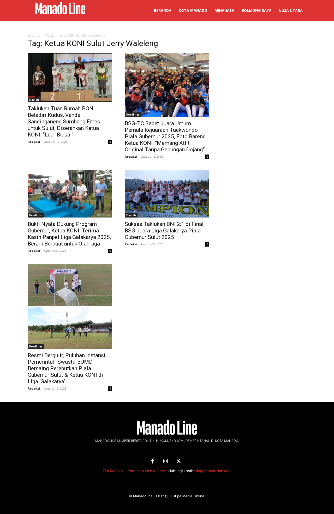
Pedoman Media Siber (146, 471)
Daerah (34, 99)
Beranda (34, 35)
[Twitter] (178, 461)
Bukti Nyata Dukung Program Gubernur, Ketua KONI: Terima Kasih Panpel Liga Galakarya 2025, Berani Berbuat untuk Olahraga (69, 234)
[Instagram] (165, 461)
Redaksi (34, 142)
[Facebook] (152, 461)
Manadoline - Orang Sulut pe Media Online (168, 496)
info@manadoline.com (212, 471)
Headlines (133, 114)
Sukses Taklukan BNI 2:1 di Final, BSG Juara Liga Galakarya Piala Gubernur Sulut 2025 (165, 230)
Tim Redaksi (113, 471)
